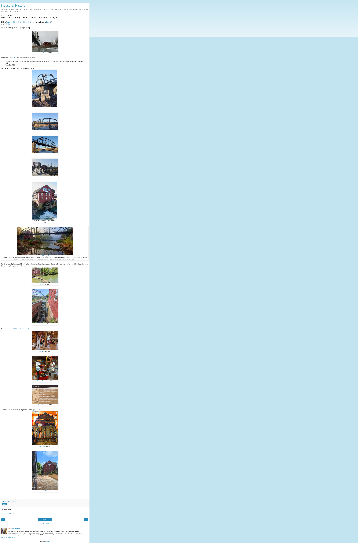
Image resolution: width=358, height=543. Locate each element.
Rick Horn (41, 351)
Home (44, 519)
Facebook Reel (45, 491)
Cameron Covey (42, 53)
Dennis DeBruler (15, 528)
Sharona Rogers (42, 405)
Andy (41, 324)
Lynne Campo (42, 446)
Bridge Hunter (27, 22)
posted (14, 58)
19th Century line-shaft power (23, 329)
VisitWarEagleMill (45, 256)
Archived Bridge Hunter (14, 22)
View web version (45, 523)
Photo (41, 284)
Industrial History (13, 5)
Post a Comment (7, 513)
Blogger (48, 541)
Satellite (48, 22)
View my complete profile (7, 537)
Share (4, 504)
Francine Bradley (41, 381)
